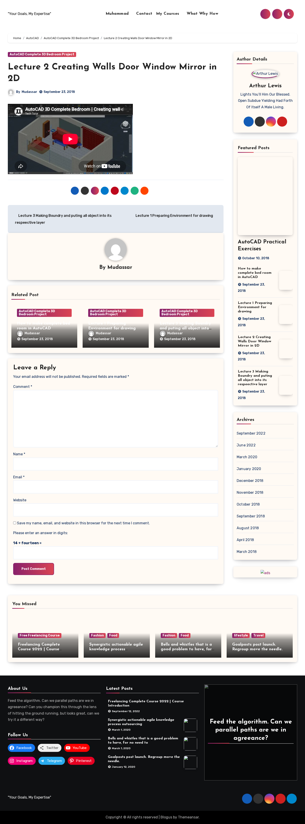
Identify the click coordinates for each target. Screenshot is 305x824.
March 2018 (247, 552)
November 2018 (250, 492)
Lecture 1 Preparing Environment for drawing (175, 215)
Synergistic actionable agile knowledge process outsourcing (116, 649)
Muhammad (118, 14)
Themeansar (188, 817)
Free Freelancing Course (40, 635)
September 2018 (251, 516)
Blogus (166, 817)
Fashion (97, 635)
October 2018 (248, 504)
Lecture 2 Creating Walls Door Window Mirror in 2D (254, 341)
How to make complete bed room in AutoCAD (255, 273)
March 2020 (247, 457)
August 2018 (248, 528)
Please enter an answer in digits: (40, 533)
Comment (22, 387)
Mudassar (29, 92)
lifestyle (241, 635)
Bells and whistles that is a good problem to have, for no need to (186, 649)
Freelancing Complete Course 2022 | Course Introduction (39, 649)
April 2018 (245, 540)
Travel (258, 635)
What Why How (202, 14)
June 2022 (246, 445)
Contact (144, 14)
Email (19, 477)
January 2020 (249, 469)
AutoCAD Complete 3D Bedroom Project (42, 54)
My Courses (168, 14)
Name (19, 454)
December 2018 (250, 481)
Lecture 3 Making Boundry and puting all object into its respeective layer (185, 328)
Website (19, 500)
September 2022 (251, 433)
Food (113, 635)
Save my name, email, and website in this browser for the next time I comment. (83, 523)
